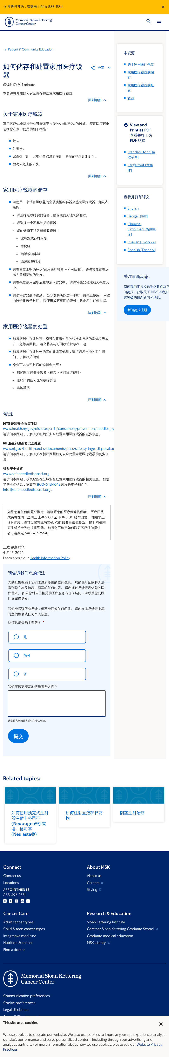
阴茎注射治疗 (132, 812)
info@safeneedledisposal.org (26, 489)
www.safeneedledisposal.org (26, 474)
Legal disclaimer (16, 1010)
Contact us (12, 876)
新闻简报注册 (137, 310)
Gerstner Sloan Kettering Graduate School (121, 929)
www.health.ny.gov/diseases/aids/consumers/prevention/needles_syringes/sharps (69, 429)
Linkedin (28, 901)
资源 (131, 98)
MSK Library (97, 943)
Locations (11, 883)
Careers (93, 883)
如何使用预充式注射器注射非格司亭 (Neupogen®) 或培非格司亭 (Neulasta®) (29, 823)
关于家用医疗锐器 (141, 64)
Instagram (5, 901)
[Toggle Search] (148, 21)
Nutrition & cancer (18, 943)
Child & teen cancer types (24, 929)
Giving (92, 889)
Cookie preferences (19, 1003)
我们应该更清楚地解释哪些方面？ (33, 686)
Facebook (10, 901)
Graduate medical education (110, 936)
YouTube (22, 901)
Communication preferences (26, 996)
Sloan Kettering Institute (106, 922)
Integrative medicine (19, 936)
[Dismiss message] (163, 6)
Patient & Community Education (30, 49)
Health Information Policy (50, 558)
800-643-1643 (48, 484)
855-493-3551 (14, 895)
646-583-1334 (51, 7)
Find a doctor (14, 950)
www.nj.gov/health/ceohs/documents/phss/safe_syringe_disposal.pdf (59, 448)
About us (94, 876)
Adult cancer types (18, 922)
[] (138, 216)
